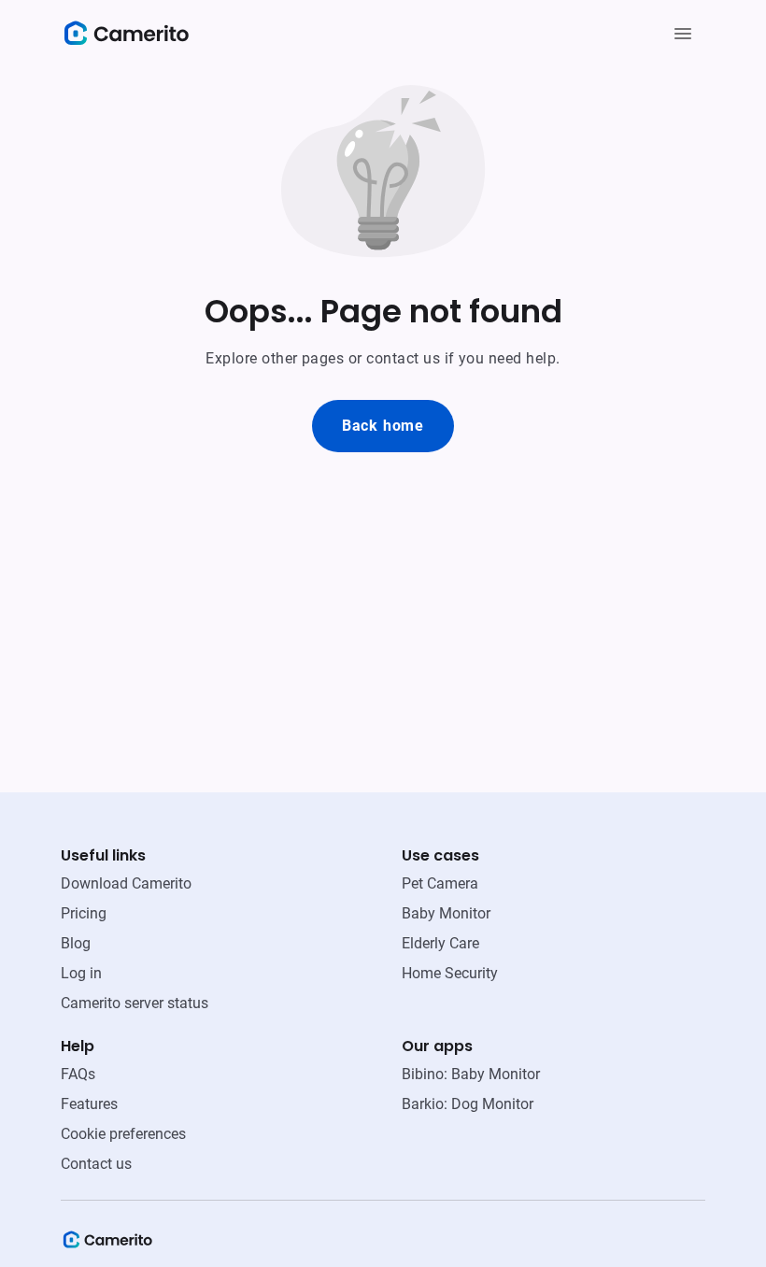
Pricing (83, 913)
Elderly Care (440, 943)
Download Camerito (126, 883)
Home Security (450, 973)
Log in (81, 973)
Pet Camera (440, 883)
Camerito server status (134, 1003)
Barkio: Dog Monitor (467, 1104)
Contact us (96, 1164)
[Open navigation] (683, 33)
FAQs (78, 1074)
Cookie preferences (123, 1134)
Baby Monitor (446, 913)
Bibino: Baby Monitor (471, 1074)
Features (89, 1104)
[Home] (107, 1245)
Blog (76, 943)
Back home (383, 425)
